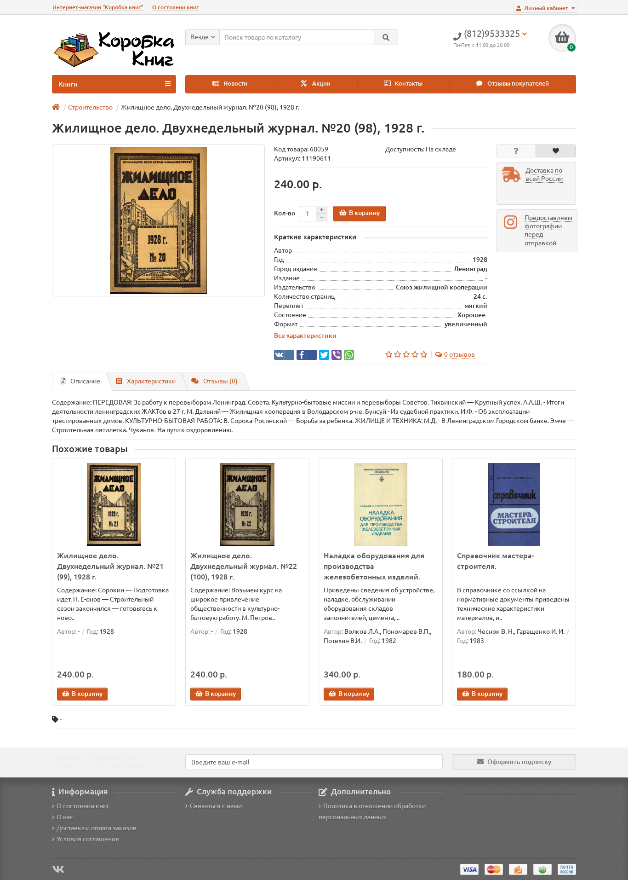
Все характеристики (305, 335)
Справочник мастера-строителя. (495, 560)
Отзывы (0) (220, 381)
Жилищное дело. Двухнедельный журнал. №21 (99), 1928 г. (110, 566)
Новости (234, 83)
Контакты (408, 83)
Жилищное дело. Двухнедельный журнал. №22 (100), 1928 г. (243, 566)
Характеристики (151, 381)
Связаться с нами (216, 806)
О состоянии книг (175, 7)
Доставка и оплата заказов (97, 828)
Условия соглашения (88, 839)
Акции (321, 83)
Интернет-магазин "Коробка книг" (97, 7)
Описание (85, 381)
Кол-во (284, 213)
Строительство (90, 107)
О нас (65, 817)
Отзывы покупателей (517, 83)
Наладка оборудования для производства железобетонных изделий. (374, 566)
